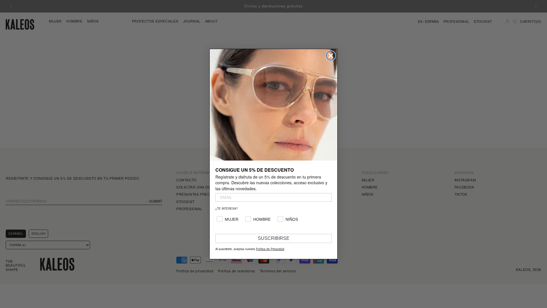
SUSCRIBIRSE (273, 238)
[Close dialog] (330, 55)
